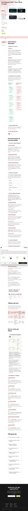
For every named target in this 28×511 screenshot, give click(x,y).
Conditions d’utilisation (11, 506)
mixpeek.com (5, 22)
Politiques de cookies (15, 504)
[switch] (11, 258)
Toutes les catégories (6, 506)
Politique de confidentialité (11, 504)
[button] (16, 21)
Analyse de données (4, 27)
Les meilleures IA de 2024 (7, 504)
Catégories (19, 1)
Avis (1, 38)
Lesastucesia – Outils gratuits (16, 506)
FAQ (5, 38)
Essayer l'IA (3, 33)
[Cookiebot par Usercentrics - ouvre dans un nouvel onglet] (24, 247)
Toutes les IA (14, 1)
